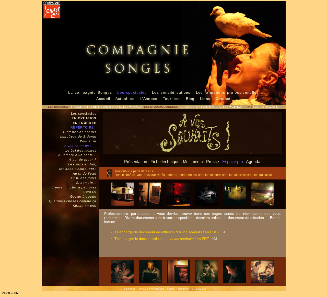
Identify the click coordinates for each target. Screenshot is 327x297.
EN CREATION (84, 118)
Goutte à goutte (83, 196)
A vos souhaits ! (77, 146)
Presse (212, 162)
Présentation (135, 162)
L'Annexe (149, 99)
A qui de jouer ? (82, 160)
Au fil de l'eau (85, 173)
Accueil (103, 99)
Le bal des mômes (80, 150)
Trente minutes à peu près (74, 187)
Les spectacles (84, 113)
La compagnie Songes (90, 92)
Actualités (124, 99)
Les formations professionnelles (227, 92)
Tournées (171, 99)
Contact (223, 99)
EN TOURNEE (84, 123)
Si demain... (86, 183)
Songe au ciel (84, 206)
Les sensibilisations (172, 92)
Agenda (253, 162)
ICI (222, 232)
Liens (206, 99)
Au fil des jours (83, 178)
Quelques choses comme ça (73, 201)
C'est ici (90, 192)
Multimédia (193, 162)
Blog (190, 99)
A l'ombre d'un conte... (77, 155)
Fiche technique (165, 162)
